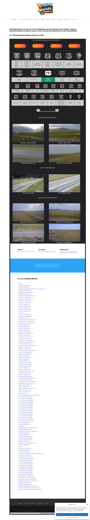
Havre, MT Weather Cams (24, 359)
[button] (87, 504)
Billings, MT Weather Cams (24, 294)
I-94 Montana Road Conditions (25, 366)
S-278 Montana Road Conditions (26, 436)
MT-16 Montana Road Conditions (26, 402)
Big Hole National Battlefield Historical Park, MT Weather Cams (32, 289)
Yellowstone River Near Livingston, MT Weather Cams (30, 489)
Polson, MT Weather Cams (24, 424)
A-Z (18, 19)
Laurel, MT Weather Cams (24, 374)
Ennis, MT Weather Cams (24, 326)
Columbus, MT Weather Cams (25, 309)
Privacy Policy (70, 517)
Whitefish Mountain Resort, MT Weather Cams (29, 480)
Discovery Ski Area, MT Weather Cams (27, 319)
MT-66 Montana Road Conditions (26, 410)
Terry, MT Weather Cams (24, 451)
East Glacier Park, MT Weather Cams (26, 323)
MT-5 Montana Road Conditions (25, 407)
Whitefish (66, 19)
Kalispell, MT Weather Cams (25, 369)
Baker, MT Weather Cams (24, 287)
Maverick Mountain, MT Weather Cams (27, 388)
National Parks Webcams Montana (26, 420)
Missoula (53, 19)
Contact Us (73, 19)
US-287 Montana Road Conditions (26, 468)
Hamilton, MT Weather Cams (25, 354)
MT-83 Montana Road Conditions (26, 417)
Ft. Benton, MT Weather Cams (25, 338)
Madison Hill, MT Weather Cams (25, 385)
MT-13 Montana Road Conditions (26, 398)
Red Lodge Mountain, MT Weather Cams (27, 427)
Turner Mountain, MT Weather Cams (26, 458)
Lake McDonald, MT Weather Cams (26, 371)
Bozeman (37, 19)
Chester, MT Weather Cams (25, 306)
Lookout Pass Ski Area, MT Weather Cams (28, 381)
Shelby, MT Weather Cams (24, 441)
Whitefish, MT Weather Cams (25, 482)
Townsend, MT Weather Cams (25, 456)
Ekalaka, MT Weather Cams (24, 325)
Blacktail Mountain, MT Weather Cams (27, 295)
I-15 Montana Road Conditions (25, 362)
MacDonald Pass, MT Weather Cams (26, 383)
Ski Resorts (30, 19)
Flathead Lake (63, 252)
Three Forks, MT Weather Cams (25, 455)
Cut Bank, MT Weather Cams (25, 314)
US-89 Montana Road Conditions (26, 472)
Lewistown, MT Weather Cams (25, 376)
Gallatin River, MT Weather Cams (26, 340)
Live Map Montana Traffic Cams (25, 379)
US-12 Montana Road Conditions (26, 462)
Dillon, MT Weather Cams (24, 318)
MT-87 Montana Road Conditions (26, 419)
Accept (72, 514)
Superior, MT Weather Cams (25, 450)
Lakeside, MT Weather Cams (25, 373)
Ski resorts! (42, 250)
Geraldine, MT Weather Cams (25, 343)
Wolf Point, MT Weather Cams (25, 484)
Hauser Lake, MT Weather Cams (26, 357)
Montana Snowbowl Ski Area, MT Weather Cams (29, 395)
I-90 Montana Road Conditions (25, 364)
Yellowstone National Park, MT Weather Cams (28, 486)
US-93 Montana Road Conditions (26, 474)
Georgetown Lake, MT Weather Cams (27, 342)
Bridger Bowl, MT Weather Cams (26, 299)
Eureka (47, 19)
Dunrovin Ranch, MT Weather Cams (26, 321)
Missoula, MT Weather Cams (25, 391)
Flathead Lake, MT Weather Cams (26, 333)
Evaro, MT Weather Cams (24, 330)
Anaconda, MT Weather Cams (25, 285)
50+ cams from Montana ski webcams (47, 251)
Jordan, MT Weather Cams (24, 367)
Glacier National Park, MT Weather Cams (27, 345)
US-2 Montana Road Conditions (25, 465)
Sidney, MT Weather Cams (24, 444)
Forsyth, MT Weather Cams (24, 335)
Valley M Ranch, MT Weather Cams (26, 475)
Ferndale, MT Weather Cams (25, 331)
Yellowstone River (73, 252)
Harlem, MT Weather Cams (24, 355)
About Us (75, 517)
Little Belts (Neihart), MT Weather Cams (27, 378)
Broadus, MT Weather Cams (25, 301)
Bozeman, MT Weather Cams (25, 297)
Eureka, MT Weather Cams (24, 328)
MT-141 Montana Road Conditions (26, 400)
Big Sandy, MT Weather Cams (25, 290)
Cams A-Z (20, 250)
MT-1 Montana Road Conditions (25, 396)
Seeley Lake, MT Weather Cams (25, 439)
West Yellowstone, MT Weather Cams (27, 477)
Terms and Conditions (30, 503)
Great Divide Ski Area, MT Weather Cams (27, 350)
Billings (43, 19)
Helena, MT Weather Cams (24, 361)
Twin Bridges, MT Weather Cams (26, 460)
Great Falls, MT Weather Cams (25, 352)
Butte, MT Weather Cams (24, 304)
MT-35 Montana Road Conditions (26, 405)
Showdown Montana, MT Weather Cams (27, 443)
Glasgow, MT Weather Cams (25, 347)
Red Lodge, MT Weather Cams (25, 429)
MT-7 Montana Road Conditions (25, 412)
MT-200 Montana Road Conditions (26, 403)
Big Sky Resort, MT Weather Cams (26, 292)
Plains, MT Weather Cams (24, 422)
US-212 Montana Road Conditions (26, 467)
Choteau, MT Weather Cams (25, 307)
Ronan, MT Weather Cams (24, 434)
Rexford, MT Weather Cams (25, 432)
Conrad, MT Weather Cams (24, 311)
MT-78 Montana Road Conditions (26, 414)
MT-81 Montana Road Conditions (26, 415)
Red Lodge (59, 19)
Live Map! (13, 19)
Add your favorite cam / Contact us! (48, 265)
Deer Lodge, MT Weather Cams (25, 316)
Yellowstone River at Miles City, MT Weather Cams (29, 487)
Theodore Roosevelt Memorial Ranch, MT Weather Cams (31, 453)
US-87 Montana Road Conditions (26, 470)
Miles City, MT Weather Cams (25, 390)
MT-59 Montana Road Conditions (26, 408)
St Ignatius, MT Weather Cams (25, 448)
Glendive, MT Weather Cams (25, 349)
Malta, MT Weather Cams (24, 386)
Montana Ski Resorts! (23, 393)
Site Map (20, 446)
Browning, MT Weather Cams (25, 302)
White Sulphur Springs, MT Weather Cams (27, 479)
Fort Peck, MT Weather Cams (25, 337)
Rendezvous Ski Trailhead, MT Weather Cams (28, 431)
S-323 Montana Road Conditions (26, 438)
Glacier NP (23, 19)
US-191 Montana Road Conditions (26, 463)
